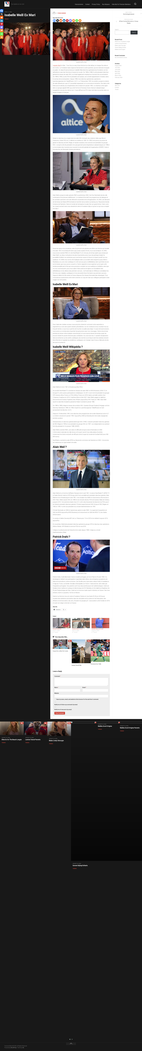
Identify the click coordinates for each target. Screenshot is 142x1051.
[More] (80, 20)
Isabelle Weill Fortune (77, 629)
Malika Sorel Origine (120, 49)
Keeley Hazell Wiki (76, 665)
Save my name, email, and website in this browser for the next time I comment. (77, 699)
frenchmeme (62, 13)
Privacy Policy (96, 4)
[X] (57, 20)
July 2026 (117, 67)
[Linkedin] (64, 20)
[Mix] (73, 20)
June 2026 (117, 69)
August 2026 (118, 65)
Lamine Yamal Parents (121, 43)
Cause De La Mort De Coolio (60, 651)
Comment (57, 676)
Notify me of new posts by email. (63, 709)
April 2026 (117, 73)
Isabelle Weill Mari (57, 629)
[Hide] (0, 40)
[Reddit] (60, 20)
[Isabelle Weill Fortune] (81, 623)
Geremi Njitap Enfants (120, 47)
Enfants (117, 87)
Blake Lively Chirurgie (120, 45)
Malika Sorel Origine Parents (130, 728)
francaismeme (79, 4)
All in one (117, 85)
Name (56, 687)
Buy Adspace (106, 4)
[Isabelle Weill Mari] (62, 623)
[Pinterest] (67, 20)
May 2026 (117, 71)
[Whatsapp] (76, 20)
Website (56, 693)
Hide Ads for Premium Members (121, 4)
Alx (23, 1047)
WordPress (14, 1047)
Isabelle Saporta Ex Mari (98, 629)
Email (84, 687)
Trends (6, 19)
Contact (87, 4)
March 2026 (118, 75)
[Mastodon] (70, 20)
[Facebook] (54, 20)
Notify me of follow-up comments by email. (66, 704)
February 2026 (118, 77)
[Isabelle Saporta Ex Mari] (100, 623)
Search (117, 29)
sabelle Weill (57, 65)
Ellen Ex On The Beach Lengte (122, 41)
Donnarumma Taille (96, 664)
